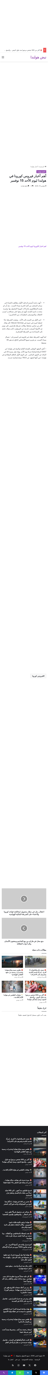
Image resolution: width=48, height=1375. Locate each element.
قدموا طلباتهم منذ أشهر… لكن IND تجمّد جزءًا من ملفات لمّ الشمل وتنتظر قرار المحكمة (18, 1192)
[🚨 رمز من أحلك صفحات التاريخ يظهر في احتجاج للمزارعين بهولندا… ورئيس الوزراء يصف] (39, 1290)
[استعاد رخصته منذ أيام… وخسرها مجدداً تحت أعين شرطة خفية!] (39, 1332)
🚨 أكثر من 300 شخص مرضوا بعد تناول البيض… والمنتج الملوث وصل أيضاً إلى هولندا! (36, 997)
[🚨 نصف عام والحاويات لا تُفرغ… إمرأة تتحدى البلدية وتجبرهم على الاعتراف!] (35, 962)
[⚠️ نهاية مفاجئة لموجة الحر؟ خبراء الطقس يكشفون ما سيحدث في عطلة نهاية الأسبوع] (39, 1312)
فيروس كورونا (37, 676)
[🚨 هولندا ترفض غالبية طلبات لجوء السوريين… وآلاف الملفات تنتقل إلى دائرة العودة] (39, 1225)
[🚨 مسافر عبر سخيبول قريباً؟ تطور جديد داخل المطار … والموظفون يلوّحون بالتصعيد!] (39, 1215)
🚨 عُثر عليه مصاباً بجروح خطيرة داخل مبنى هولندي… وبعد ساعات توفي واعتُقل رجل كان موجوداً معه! (17, 1278)
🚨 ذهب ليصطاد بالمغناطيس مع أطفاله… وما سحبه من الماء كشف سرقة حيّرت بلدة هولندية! (17, 1235)
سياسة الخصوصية (27, 1359)
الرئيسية (42, 166)
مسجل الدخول (31, 1015)
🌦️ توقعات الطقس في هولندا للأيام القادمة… (17, 1170)
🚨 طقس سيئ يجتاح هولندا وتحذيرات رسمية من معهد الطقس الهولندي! (14, 972)
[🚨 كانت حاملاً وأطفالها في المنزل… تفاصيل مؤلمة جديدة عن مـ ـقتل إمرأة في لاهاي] (39, 1343)
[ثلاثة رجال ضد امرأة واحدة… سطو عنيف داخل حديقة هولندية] (39, 1269)
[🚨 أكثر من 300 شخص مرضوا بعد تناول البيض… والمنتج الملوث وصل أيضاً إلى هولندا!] (35, 987)
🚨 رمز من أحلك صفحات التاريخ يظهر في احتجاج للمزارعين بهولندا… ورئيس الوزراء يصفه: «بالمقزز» (18, 1289)
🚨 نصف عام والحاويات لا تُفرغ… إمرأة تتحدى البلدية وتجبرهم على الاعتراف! (37, 972)
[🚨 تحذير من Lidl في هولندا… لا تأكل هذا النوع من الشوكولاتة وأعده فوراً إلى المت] (39, 1204)
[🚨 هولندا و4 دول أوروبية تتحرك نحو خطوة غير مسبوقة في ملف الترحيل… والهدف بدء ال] (39, 1258)
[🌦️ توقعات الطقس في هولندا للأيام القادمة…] (12, 987)
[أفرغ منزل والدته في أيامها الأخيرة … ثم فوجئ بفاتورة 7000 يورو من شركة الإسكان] (39, 1247)
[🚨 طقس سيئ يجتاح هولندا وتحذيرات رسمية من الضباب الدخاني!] (39, 1322)
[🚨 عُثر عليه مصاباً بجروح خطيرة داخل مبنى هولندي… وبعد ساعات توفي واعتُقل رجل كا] (39, 1279)
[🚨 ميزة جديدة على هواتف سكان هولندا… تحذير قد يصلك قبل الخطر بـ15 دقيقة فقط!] (39, 1183)
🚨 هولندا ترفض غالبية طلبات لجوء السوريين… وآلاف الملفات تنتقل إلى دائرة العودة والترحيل (18, 1224)
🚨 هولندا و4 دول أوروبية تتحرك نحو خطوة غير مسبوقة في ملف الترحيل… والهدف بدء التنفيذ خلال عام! (17, 1257)
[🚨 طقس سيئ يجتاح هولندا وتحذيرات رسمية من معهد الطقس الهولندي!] (12, 962)
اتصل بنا (10, 1359)
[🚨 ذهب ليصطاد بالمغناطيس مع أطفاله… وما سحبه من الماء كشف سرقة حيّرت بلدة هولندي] (39, 1236)
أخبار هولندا (34, 166)
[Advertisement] (24, 24)
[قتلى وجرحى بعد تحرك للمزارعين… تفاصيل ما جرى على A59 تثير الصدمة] (39, 1301)
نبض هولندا (6, 1356)
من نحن (17, 1359)
